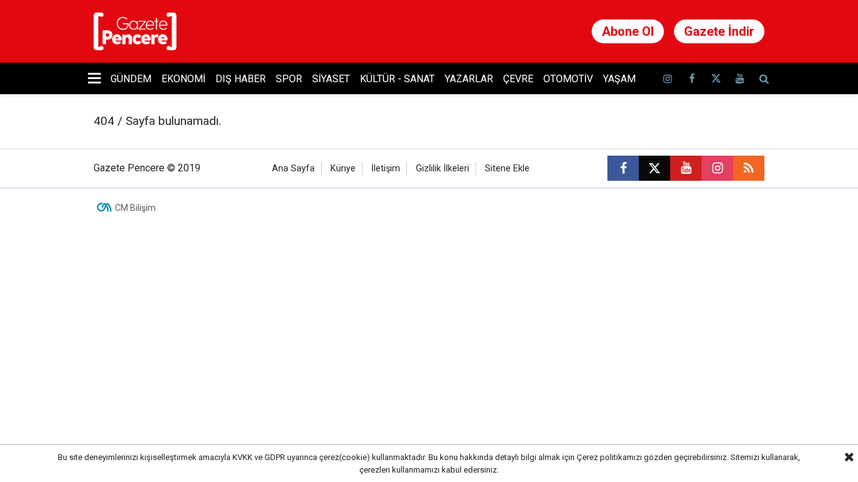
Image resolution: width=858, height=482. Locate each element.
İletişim (385, 168)
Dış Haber (240, 79)
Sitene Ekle (507, 168)
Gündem (131, 79)
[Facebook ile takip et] (691, 79)
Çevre (518, 79)
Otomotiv (568, 79)
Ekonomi (183, 79)
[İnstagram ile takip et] (668, 79)
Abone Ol (628, 31)
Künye (343, 168)
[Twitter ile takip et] (715, 79)
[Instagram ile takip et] (717, 168)
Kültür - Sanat (397, 79)
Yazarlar (469, 79)
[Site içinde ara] (764, 79)
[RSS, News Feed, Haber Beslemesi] (748, 168)
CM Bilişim (135, 208)
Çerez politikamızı (609, 457)
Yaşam (619, 79)
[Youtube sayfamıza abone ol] (740, 79)
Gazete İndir (719, 31)
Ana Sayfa (293, 168)
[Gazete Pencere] (135, 30)
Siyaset (331, 79)
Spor (289, 79)
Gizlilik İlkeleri (442, 168)
